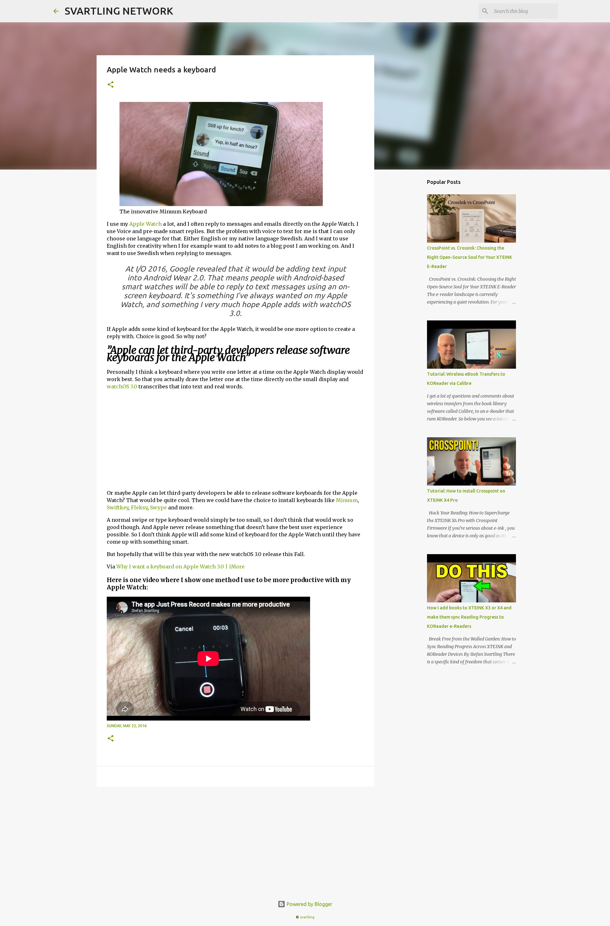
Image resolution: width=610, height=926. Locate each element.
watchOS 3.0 (122, 386)
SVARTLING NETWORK (119, 11)
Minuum (347, 500)
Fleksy (139, 507)
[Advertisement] (235, 439)
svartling (307, 917)
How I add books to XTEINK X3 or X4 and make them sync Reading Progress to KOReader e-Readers (469, 617)
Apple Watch (145, 224)
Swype (158, 507)
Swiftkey (117, 507)
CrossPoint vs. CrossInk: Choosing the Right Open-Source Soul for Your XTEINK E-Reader (469, 257)
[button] (110, 85)
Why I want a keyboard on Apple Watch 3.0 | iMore (180, 566)
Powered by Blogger (308, 904)
